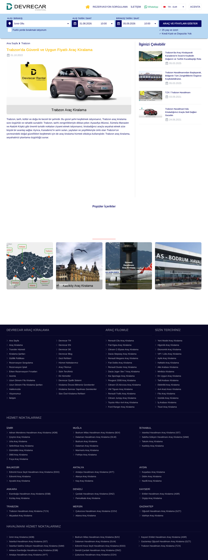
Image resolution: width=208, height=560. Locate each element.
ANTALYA (78, 467)
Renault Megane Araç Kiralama (123, 358)
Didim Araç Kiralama (151, 476)
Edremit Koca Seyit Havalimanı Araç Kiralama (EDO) (34, 472)
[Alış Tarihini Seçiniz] (75, 23)
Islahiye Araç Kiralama (152, 515)
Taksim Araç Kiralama (152, 441)
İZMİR (10, 428)
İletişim (12, 398)
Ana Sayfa (12, 43)
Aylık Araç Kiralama (167, 358)
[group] (30, 265)
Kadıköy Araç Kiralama (153, 446)
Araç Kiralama (16, 345)
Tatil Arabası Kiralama (168, 380)
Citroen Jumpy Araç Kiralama (122, 398)
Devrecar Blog (65, 354)
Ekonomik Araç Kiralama (169, 349)
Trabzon (25, 43)
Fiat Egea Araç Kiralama (119, 345)
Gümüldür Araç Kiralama (21, 450)
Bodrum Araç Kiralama (86, 441)
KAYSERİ (144, 489)
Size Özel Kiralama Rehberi (72, 393)
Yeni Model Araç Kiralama (170, 340)
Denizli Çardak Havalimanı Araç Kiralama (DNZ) (98, 550)
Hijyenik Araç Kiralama (168, 345)
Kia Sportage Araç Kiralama (121, 376)
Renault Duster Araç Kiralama (122, 367)
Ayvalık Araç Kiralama (19, 481)
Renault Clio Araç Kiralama (121, 340)
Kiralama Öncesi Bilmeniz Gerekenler (77, 385)
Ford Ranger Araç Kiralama (121, 407)
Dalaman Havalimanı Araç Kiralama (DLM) (96, 437)
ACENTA (195, 6)
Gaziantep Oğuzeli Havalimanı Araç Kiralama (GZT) (166, 541)
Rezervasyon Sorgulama (21, 362)
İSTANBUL (145, 428)
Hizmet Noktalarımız (68, 362)
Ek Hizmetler (65, 376)
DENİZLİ (77, 489)
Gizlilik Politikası (16, 358)
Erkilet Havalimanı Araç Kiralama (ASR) (161, 494)
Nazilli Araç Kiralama (152, 481)
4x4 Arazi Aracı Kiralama (169, 389)
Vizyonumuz (15, 393)
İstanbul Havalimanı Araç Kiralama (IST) (28, 541)
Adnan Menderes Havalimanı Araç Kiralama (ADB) (33, 432)
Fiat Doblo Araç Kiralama (120, 362)
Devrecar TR (65, 340)
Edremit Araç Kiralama (20, 476)
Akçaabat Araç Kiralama (20, 515)
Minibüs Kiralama (166, 371)
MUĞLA (77, 428)
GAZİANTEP (146, 506)
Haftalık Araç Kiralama (168, 362)
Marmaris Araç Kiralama (87, 450)
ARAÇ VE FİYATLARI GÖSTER (180, 23)
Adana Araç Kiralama (86, 515)
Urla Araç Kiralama (18, 441)
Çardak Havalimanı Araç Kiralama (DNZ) (95, 494)
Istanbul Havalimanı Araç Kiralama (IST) (161, 432)
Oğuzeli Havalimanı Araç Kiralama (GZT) (161, 511)
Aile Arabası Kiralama (168, 367)
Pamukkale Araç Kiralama (88, 498)
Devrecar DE (65, 349)
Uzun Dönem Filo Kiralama (22, 380)
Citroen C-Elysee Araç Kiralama (123, 349)
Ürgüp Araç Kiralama (152, 498)
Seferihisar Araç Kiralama (21, 446)
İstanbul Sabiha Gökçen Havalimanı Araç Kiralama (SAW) (36, 546)
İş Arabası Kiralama (167, 402)
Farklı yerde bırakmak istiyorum (29, 30)
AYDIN (143, 467)
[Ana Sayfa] (88, 7)
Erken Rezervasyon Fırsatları (23, 371)
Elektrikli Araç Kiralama (169, 385)
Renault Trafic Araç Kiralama (122, 393)
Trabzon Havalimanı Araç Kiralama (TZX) (29, 511)
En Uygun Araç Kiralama (169, 376)
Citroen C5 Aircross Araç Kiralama (124, 385)
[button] (10, 265)
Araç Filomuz (65, 367)
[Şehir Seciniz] (10, 23)
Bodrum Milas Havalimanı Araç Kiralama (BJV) (98, 432)
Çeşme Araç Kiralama (19, 437)
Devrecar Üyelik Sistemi (70, 380)
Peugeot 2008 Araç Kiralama (122, 380)
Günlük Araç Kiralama (168, 398)
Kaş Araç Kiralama (84, 481)
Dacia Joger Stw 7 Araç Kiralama (124, 371)
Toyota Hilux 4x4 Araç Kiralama (123, 402)
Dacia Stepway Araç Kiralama (122, 354)
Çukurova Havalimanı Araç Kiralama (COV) (96, 511)
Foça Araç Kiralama (18, 459)
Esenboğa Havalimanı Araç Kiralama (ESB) (30, 494)
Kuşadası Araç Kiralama (153, 472)
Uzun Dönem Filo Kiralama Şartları (26, 385)
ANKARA (12, 489)
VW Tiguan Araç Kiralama (120, 389)
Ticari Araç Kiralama (167, 407)
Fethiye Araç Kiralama (86, 454)
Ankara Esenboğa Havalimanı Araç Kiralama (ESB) (33, 550)
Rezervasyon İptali (18, 367)
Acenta (12, 376)
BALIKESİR (13, 467)
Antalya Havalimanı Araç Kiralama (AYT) (95, 472)
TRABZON (12, 506)
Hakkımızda (15, 389)
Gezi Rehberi (65, 358)
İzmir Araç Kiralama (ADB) (21, 537)
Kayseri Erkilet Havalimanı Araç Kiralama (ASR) (164, 537)
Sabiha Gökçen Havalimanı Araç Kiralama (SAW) (165, 437)
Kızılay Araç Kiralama (19, 498)
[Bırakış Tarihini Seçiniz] (119, 23)
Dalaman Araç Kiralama (87, 446)
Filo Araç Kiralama (166, 393)
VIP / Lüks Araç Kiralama (169, 354)
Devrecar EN (65, 345)
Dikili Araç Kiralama (18, 454)
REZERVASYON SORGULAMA (110, 6)
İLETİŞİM (136, 6)
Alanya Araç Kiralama (86, 476)
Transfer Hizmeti (17, 349)
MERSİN (78, 506)
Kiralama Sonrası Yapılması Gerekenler (78, 389)
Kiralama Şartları (17, 354)
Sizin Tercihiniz (66, 371)
